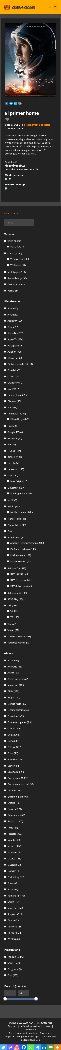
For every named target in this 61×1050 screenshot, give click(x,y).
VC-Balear (18, 265)
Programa (16, 969)
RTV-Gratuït (19, 573)
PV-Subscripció (21, 561)
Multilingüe (17, 272)
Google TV (15, 432)
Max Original (18, 481)
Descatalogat (18, 395)
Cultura (14, 747)
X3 (14, 617)
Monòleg (14, 852)
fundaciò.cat (32, 1033)
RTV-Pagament (21, 580)
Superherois (16, 908)
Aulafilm (14, 351)
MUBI (12, 500)
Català (15, 253)
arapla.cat (10, 1036)
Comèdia (16, 716)
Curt (13, 975)
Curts (13, 753)
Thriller (14, 932)
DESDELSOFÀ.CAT (26, 1022)
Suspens (15, 914)
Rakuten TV (17, 568)
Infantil (14, 840)
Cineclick (14, 370)
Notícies (14, 871)
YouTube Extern (19, 636)
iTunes (14, 450)
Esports (15, 809)
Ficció (13, 827)
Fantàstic (15, 821)
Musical (15, 864)
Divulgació (16, 771)
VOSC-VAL (17, 246)
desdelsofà (15, 759)
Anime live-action (19, 679)
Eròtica (14, 802)
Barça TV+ (15, 358)
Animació (15, 666)
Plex (11, 531)
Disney (13, 765)
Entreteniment (18, 796)
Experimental (16, 815)
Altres (13, 327)
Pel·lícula (16, 956)
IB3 (12, 444)
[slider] (5, 998)
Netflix (14, 506)
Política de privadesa (30, 1026)
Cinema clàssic (18, 710)
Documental (18, 778)
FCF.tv (12, 407)
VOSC (14, 241)
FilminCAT (17, 413)
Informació (30, 1029)
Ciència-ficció (17, 703)
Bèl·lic (13, 691)
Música (14, 858)
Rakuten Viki (17, 593)
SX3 (12, 605)
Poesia (13, 883)
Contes (14, 728)
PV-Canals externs (23, 549)
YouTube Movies (19, 642)
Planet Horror (17, 518)
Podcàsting (16, 877)
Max (13, 475)
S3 (14, 611)
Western (14, 939)
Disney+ (14, 401)
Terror (14, 926)
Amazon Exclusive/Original (27, 543)
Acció (13, 660)
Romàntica (16, 895)
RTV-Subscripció (21, 586)
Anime (14, 672)
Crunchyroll (15, 382)
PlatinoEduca (17, 525)
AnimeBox (15, 333)
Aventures (16, 685)
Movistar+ (16, 487)
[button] (6, 103)
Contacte (47, 1026)
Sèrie (14, 963)
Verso (13, 624)
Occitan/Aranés (18, 284)
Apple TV (15, 339)
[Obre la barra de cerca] (50, 7)
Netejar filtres (11, 213)
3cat (13, 308)
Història (45, 124)
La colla (14, 463)
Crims (14, 734)
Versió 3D (14, 290)
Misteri (14, 846)
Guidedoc (15, 438)
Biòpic (27, 124)
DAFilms (13, 388)
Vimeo (13, 630)
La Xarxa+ (16, 469)
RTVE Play (15, 599)
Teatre (13, 920)
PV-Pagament (20, 555)
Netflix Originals (21, 512)
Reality (13, 889)
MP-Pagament (21, 493)
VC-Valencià (19, 259)
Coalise (13, 376)
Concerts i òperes (20, 722)
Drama (36, 124)
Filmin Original (19, 419)
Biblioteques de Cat (20, 364)
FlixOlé (13, 426)
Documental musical (21, 784)
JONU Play (15, 456)
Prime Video (17, 537)
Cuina (13, 740)
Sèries (14, 901)
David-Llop (34, 1039)
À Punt (13, 314)
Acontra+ (15, 320)
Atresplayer (15, 345)
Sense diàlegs (17, 278)
